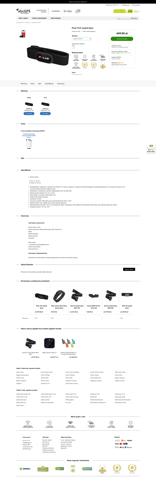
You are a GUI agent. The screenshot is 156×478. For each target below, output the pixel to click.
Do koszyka (29, 113)
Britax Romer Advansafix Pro (98, 402)
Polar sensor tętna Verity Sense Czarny (59, 307)
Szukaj (135, 18)
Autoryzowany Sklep (66, 442)
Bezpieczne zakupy (77, 52)
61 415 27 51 (115, 5)
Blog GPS (44, 446)
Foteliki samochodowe (39, 18)
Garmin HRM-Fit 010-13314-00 (93, 307)
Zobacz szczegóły (116, 58)
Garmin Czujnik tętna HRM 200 (77, 307)
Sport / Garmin (23, 18)
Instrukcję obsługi (77, 74)
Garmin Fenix (20, 372)
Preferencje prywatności (49, 452)
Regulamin (64, 448)
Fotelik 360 (93, 397)
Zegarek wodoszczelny (22, 375)
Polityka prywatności (48, 450)
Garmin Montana (70, 375)
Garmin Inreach (94, 375)
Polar (78, 31)
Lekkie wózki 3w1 (21, 402)
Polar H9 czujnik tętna (127, 307)
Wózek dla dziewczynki (96, 400)
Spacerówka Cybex (120, 397)
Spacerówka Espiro (21, 400)
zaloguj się (126, 5)
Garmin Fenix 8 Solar (47, 372)
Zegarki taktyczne (120, 378)
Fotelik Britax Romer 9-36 (23, 394)
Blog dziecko (45, 444)
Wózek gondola (45, 400)
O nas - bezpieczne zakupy (68, 440)
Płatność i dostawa (66, 444)
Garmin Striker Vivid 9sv (97, 372)
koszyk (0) (137, 5)
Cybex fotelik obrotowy (72, 397)
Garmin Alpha (44, 378)
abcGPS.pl (23, 11)
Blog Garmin (45, 442)
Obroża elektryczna (95, 378)
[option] (30, 346)
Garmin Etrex (118, 375)
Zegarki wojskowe (21, 381)
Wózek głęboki (70, 400)
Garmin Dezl (69, 378)
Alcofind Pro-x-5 (45, 383)
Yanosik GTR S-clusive (72, 383)
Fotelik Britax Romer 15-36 (48, 394)
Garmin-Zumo (20, 378)
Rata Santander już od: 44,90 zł (119, 64)
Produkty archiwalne (48, 448)
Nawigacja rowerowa (96, 381)
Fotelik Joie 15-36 (120, 394)
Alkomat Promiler (120, 381)
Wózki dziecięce (56, 18)
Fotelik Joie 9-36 (95, 394)
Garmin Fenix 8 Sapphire (72, 372)
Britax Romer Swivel (120, 402)
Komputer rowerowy (71, 381)
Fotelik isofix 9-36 (46, 397)
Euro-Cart (68, 402)
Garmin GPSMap (45, 375)
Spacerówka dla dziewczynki (123, 400)
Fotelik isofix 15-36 (21, 397)
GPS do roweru (45, 381)
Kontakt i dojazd (47, 440)
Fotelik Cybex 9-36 (71, 394)
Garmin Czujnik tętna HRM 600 (110, 307)
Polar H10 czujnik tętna (41, 307)
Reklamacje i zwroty (66, 446)
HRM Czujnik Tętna (120, 372)
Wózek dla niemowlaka (47, 402)
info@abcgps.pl (27, 442)
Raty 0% (127, 11)
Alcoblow (18, 383)
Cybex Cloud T (20, 405)
